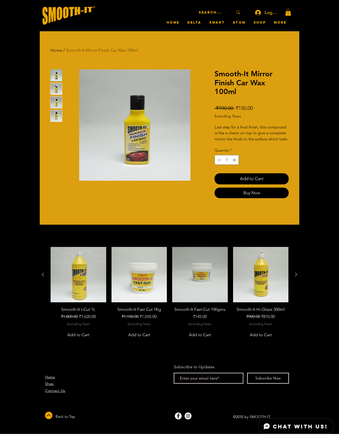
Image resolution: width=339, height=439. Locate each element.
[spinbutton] (226, 160)
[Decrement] (218, 160)
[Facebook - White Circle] (178, 416)
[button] (288, 12)
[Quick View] (78, 275)
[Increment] (234, 160)
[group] (169, 294)
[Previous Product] (43, 274)
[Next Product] (296, 274)
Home (56, 50)
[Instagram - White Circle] (188, 416)
